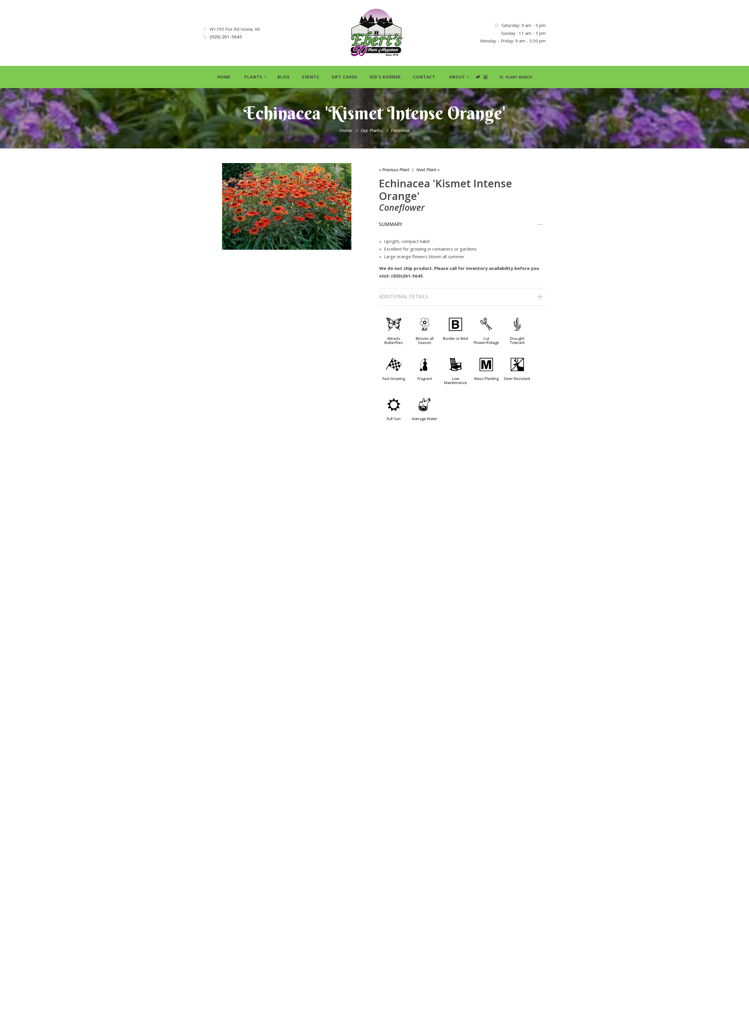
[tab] (462, 224)
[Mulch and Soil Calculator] (486, 77)
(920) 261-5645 (226, 37)
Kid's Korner (385, 77)
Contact (424, 77)
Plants (253, 77)
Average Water (424, 418)
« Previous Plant (394, 169)
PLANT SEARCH (517, 77)
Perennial (400, 130)
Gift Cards (344, 77)
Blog (283, 77)
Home (224, 77)
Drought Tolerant (517, 340)
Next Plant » (427, 169)
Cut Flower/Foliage (486, 340)
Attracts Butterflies (393, 340)
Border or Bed (455, 338)
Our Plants (371, 130)
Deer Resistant (517, 378)
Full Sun (394, 418)
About (457, 77)
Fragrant (425, 378)
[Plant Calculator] (478, 77)
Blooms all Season (425, 340)
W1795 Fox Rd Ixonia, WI (234, 29)
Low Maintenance (455, 380)
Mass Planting (486, 378)
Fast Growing (393, 378)
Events (310, 77)
